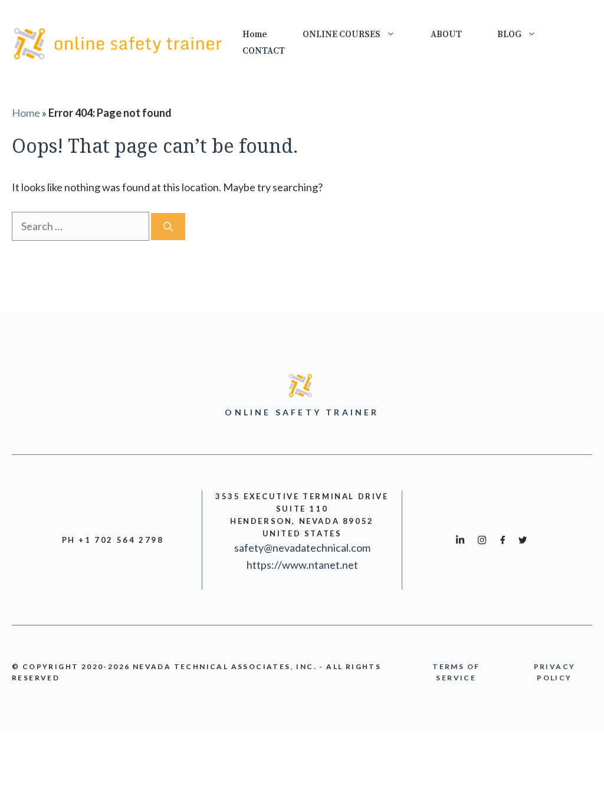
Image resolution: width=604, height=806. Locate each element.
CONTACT (263, 51)
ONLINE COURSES (341, 34)
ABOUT (446, 34)
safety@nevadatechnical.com (302, 547)
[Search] (168, 226)
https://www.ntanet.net (302, 564)
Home (254, 34)
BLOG (509, 34)
